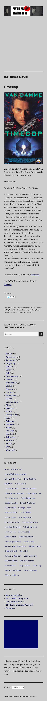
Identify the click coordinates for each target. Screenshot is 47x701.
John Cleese (10, 532)
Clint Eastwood (11, 498)
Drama (9, 379)
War (8, 447)
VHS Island (8, 697)
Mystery (9, 408)
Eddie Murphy (11, 503)
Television (10, 437)
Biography (10, 363)
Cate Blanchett (11, 488)
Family (9, 386)
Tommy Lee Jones (13, 570)
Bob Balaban (30, 479)
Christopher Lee (33, 493)
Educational (11, 382)
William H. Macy (12, 575)
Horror (9, 399)
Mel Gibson (10, 546)
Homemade (11, 395)
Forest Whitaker (27, 503)
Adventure (10, 357)
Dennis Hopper (28, 498)
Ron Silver (13, 312)
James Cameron (12, 522)
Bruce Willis (20, 484)
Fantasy (9, 389)
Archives (7, 687)
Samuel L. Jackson (13, 556)
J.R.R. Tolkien (25, 513)
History (9, 392)
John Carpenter (30, 527)
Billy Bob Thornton (13, 479)
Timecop (11, 87)
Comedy (9, 366)
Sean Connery (30, 556)
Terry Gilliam (24, 565)
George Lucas (24, 508)
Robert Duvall (11, 551)
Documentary (12, 376)
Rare (8, 418)
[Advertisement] (23, 46)
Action (20, 307)
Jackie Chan (10, 517)
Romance (26, 307)
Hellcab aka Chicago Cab (17, 598)
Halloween (11, 608)
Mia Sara (32, 310)
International (12, 402)
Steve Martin (10, 565)
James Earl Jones (30, 522)
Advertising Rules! (14, 595)
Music (8, 405)
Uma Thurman (30, 570)
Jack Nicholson (25, 517)
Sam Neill (24, 551)
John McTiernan (26, 537)
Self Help (10, 431)
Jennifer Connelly (13, 527)
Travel (9, 443)
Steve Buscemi (27, 561)
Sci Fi (33, 307)
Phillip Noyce (35, 546)
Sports (9, 434)
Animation (11, 360)
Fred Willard (10, 508)
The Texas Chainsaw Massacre (19, 605)
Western (10, 450)
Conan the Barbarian (15, 602)
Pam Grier (21, 546)
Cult (8, 373)
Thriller (9, 440)
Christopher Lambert (14, 493)
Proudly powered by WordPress (25, 697)
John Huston (10, 537)
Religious (10, 421)
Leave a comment (26, 312)
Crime (8, 370)
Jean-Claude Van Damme (18, 310)
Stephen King (11, 561)
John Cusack (24, 532)
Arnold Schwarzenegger (16, 474)
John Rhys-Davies (13, 541)
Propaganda (11, 415)
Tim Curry (37, 565)
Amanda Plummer (13, 469)
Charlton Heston (28, 488)
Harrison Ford (11, 513)
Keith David (29, 541)
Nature (9, 411)
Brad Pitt (9, 484)
